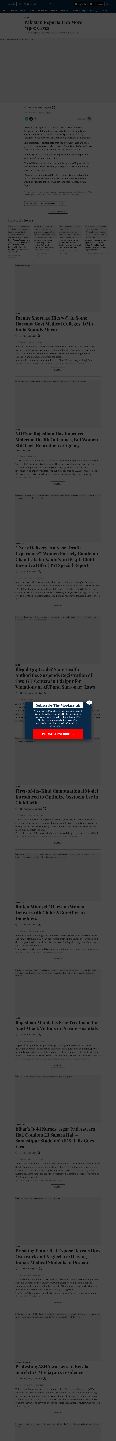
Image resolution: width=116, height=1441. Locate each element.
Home (14, 10)
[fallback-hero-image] (19, 231)
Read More (58, 370)
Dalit (22, 10)
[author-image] (26, 107)
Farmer (64, 10)
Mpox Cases (31, 203)
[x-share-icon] (31, 120)
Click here (51, 194)
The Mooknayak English (40, 107)
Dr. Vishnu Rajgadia (29, 1268)
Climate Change (79, 10)
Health (54, 10)
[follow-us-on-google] (89, 119)
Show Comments (58, 211)
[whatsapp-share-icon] (26, 120)
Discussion (106, 10)
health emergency (48, 203)
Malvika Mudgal (22, 450)
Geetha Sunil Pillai (28, 335)
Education (43, 10)
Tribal (31, 10)
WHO (62, 203)
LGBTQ (93, 10)
